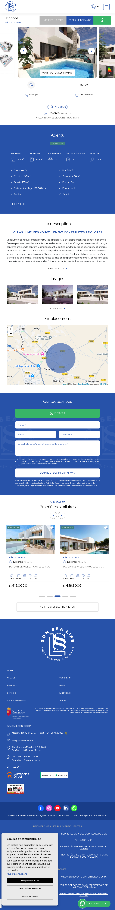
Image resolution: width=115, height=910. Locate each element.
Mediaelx (102, 815)
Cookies (60, 815)
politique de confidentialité (36, 461)
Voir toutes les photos (57, 73)
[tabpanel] (30, 557)
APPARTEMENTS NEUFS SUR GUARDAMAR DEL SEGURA (83, 894)
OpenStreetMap (84, 384)
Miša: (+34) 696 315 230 (23, 732)
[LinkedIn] (66, 808)
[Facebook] (41, 808)
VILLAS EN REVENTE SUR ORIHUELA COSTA (83, 877)
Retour (84, 85)
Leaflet (65, 384)
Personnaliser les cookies (30, 888)
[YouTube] (57, 808)
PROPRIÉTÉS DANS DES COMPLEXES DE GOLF (84, 834)
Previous (23, 51)
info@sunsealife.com (22, 740)
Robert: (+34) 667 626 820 (50, 732)
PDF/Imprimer (86, 94)
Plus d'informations (17, 873)
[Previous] (53, 515)
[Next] (61, 515)
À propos (12, 685)
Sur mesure (65, 693)
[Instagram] (49, 808)
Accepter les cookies (30, 880)
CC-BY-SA (103, 384)
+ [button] (11, 329)
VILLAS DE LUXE (83, 840)
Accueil (11, 677)
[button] (57, 308)
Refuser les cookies (30, 896)
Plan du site (71, 815)
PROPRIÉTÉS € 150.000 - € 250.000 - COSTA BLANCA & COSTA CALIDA (84, 856)
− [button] (11, 333)
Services (11, 693)
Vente (62, 685)
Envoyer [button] (63, 700)
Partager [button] (33, 94)
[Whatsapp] (74, 808)
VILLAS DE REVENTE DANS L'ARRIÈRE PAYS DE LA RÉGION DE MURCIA (84, 886)
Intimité (51, 815)
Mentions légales (37, 815)
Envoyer (60, 413)
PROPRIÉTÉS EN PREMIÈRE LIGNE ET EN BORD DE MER (84, 847)
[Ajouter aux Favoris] (52, 528)
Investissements (16, 700)
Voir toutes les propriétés (57, 607)
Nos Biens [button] (65, 677)
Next (91, 51)
